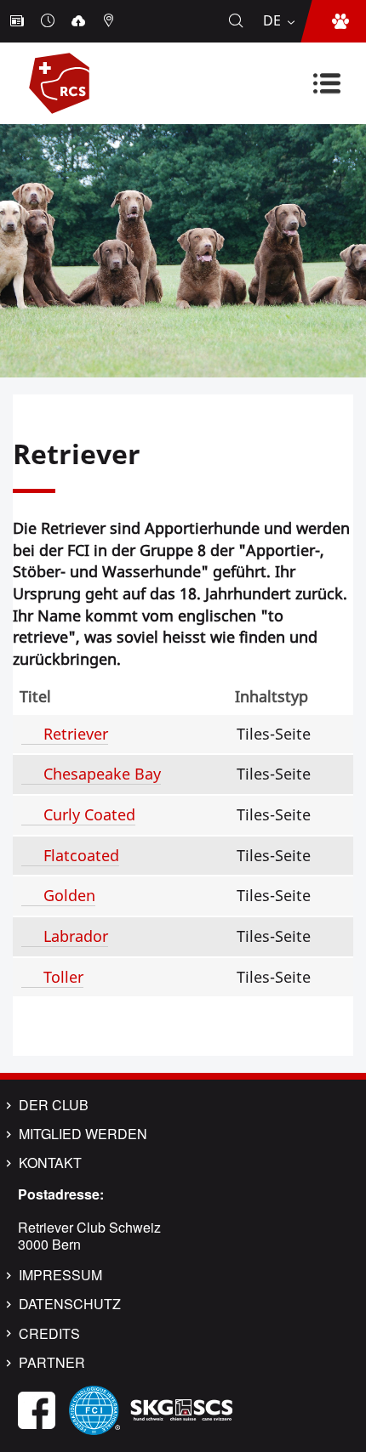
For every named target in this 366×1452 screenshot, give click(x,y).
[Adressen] (110, 21)
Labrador (75, 936)
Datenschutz (70, 1304)
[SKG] (181, 1408)
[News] (18, 21)
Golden (69, 895)
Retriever (75, 733)
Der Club (54, 1105)
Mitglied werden (83, 1134)
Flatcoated (81, 855)
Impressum (60, 1275)
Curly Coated (89, 814)
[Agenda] (49, 21)
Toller (63, 977)
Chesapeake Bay (102, 773)
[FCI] (94, 1408)
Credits (49, 1333)
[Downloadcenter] (80, 21)
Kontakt (50, 1163)
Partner (52, 1362)
